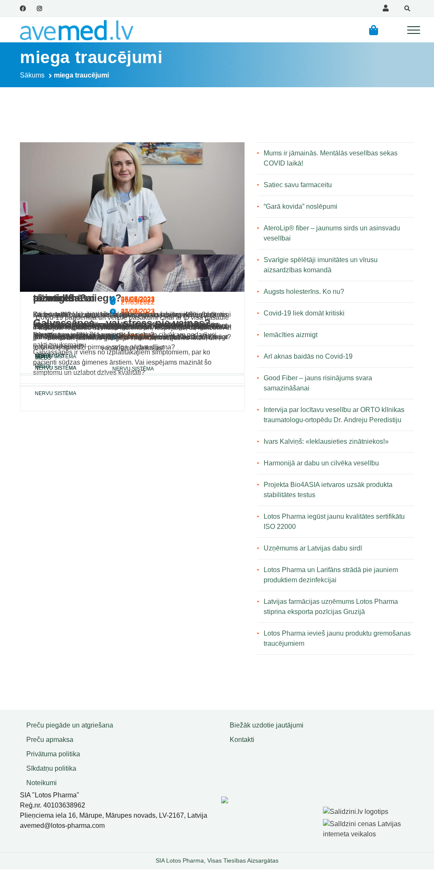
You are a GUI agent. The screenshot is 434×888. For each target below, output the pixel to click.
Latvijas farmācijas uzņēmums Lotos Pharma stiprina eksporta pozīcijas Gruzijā (331, 606)
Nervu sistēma (55, 393)
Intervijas (49, 355)
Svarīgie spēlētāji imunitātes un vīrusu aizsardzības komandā (321, 265)
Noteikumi (41, 782)
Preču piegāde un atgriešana (69, 725)
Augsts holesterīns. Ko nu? (304, 291)
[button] (373, 30)
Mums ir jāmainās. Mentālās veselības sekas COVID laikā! (331, 158)
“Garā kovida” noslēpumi (300, 206)
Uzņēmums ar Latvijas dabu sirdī (313, 548)
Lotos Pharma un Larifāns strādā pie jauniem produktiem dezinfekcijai (331, 575)
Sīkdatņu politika (51, 768)
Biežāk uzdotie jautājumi (266, 725)
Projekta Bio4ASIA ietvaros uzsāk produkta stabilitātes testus (328, 489)
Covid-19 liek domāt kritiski (304, 313)
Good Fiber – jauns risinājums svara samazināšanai (318, 383)
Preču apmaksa (49, 739)
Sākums (32, 75)
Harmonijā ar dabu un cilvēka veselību (321, 463)
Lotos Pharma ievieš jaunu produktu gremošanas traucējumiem (337, 638)
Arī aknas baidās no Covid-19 (308, 356)
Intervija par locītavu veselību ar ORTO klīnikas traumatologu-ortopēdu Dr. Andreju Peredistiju (334, 414)
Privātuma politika (53, 754)
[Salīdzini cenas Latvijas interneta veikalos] (369, 827)
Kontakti (242, 739)
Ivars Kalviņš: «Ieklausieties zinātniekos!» (326, 441)
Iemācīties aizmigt (290, 334)
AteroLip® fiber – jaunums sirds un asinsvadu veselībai (332, 233)
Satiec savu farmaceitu (298, 184)
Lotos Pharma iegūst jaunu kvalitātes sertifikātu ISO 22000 (334, 521)
